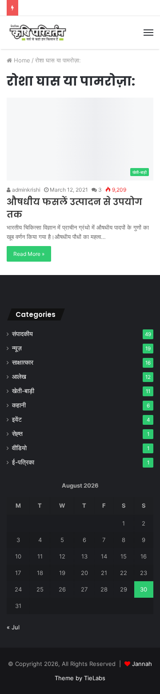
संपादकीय (22, 333)
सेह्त (17, 433)
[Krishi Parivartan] (38, 33)
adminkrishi (25, 189)
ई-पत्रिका (23, 462)
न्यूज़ (17, 348)
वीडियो (19, 448)
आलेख (19, 376)
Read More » (28, 253)
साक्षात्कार (22, 362)
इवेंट (17, 419)
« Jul (13, 627)
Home (21, 60)
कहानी (19, 405)
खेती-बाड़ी (23, 390)
